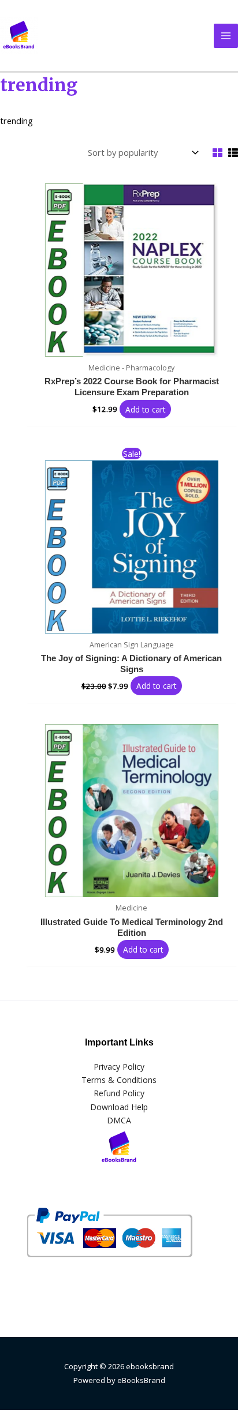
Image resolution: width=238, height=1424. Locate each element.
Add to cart (145, 408)
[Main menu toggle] (226, 36)
